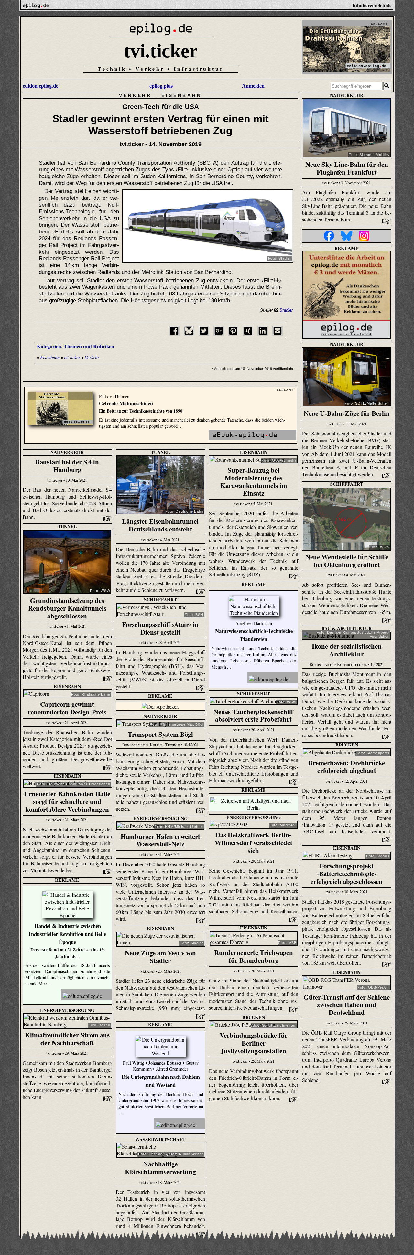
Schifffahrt (346, 483)
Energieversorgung (253, 817)
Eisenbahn (181, 95)
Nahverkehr (346, 95)
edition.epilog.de (40, 86)
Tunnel (160, 452)
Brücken (346, 744)
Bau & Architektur (346, 628)
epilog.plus (161, 86)
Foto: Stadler (279, 258)
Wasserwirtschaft (160, 1139)
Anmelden (253, 86)
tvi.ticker (161, 50)
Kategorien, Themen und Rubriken (75, 346)
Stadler (286, 310)
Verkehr (135, 95)
